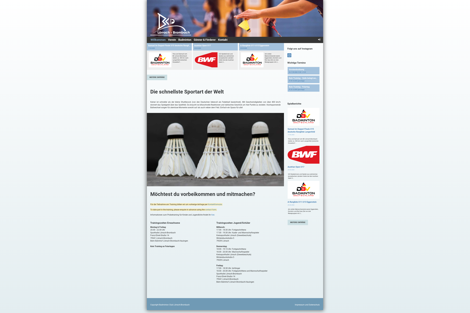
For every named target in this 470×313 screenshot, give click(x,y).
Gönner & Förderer (205, 39)
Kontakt (222, 39)
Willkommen (158, 39)
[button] (303, 70)
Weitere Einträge (157, 77)
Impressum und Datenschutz (307, 305)
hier (212, 215)
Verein (172, 39)
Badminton (184, 39)
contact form (210, 210)
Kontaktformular (215, 204)
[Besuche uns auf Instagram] (289, 56)
